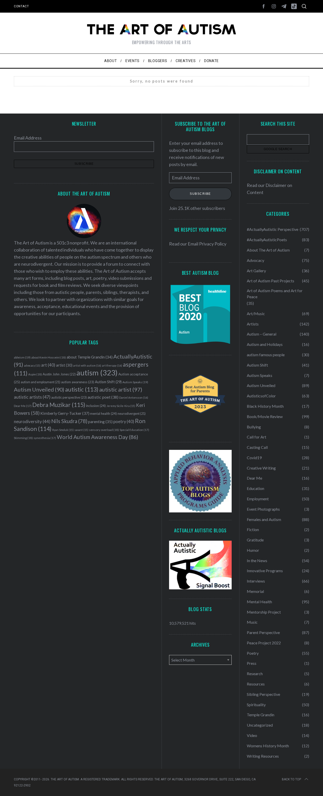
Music (252, 622)
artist (64, 365)
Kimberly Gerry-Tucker (64, 413)
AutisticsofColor (261, 395)
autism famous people (266, 354)
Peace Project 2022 (264, 642)
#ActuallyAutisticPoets (267, 239)
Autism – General (261, 334)
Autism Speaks (135, 382)
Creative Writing (261, 467)
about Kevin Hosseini (48, 357)
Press (251, 663)
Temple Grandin (260, 714)
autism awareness (77, 382)
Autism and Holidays (265, 344)
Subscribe (200, 194)
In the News (257, 560)
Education (255, 488)
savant (81, 429)
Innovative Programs (265, 570)
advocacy (32, 365)
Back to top (291, 779)
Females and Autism (264, 519)
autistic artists (32, 397)
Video (252, 735)
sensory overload (104, 430)
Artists (253, 323)
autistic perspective (69, 397)
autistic (81, 389)
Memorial (255, 591)
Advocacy (255, 260)
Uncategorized (260, 725)
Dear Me (23, 405)
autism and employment (40, 382)
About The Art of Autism (268, 250)
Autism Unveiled (39, 389)
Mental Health (259, 601)
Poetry (253, 653)
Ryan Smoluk (63, 429)
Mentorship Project (264, 612)
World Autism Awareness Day (97, 437)
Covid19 (254, 457)
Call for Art (256, 436)
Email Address (28, 138)
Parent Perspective (263, 632)
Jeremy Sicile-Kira (120, 405)
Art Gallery (256, 270)
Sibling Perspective (263, 694)
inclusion (96, 406)
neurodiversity (32, 421)
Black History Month (265, 406)
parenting (100, 421)
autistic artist (120, 389)
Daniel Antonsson (133, 397)
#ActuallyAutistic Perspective (272, 229)
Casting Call (257, 447)
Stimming (23, 438)
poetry (123, 421)
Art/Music (256, 313)
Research (255, 673)
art (48, 365)
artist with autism (87, 365)
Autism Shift (108, 382)
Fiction (253, 529)
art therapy (112, 365)
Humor (253, 550)
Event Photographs (263, 509)
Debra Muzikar (58, 404)
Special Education (134, 429)
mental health (103, 413)
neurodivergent (132, 414)
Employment (258, 498)
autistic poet (103, 397)
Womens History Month (268, 745)
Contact (21, 6)
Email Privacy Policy (207, 243)
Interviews (256, 581)
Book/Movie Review (265, 416)
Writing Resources (263, 756)
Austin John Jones (59, 374)
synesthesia (45, 438)
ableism (22, 357)
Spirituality (256, 704)
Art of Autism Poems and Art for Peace (275, 293)
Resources (256, 683)
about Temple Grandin (90, 357)
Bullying (254, 426)
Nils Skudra (69, 421)
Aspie (35, 374)
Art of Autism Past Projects (270, 280)
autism (97, 372)
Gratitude (255, 539)
